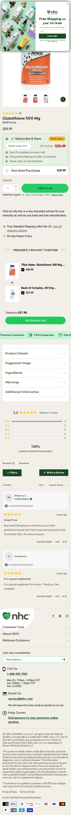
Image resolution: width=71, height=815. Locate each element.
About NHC (11, 634)
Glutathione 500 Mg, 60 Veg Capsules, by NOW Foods (42, 265)
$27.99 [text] (29, 292)
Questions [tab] (24, 463)
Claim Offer (52, 36)
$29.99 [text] (29, 269)
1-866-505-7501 (17, 674)
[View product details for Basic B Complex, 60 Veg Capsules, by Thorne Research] (12, 294)
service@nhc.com (20, 698)
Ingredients (13, 373)
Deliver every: (15, 146)
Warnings (12, 382)
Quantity (7, 180)
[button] (12, 113)
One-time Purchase (25, 170)
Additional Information (22, 392)
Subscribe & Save (28, 138)
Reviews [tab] (9, 463)
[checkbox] (22, 269)
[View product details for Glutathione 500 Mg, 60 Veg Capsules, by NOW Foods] (12, 271)
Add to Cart (45, 188)
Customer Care (13, 627)
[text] (35, 249)
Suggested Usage (18, 363)
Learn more (57, 194)
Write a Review (57, 473)
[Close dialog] (67, 3)
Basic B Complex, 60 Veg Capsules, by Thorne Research (41, 288)
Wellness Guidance (16, 640)
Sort (41, 485)
